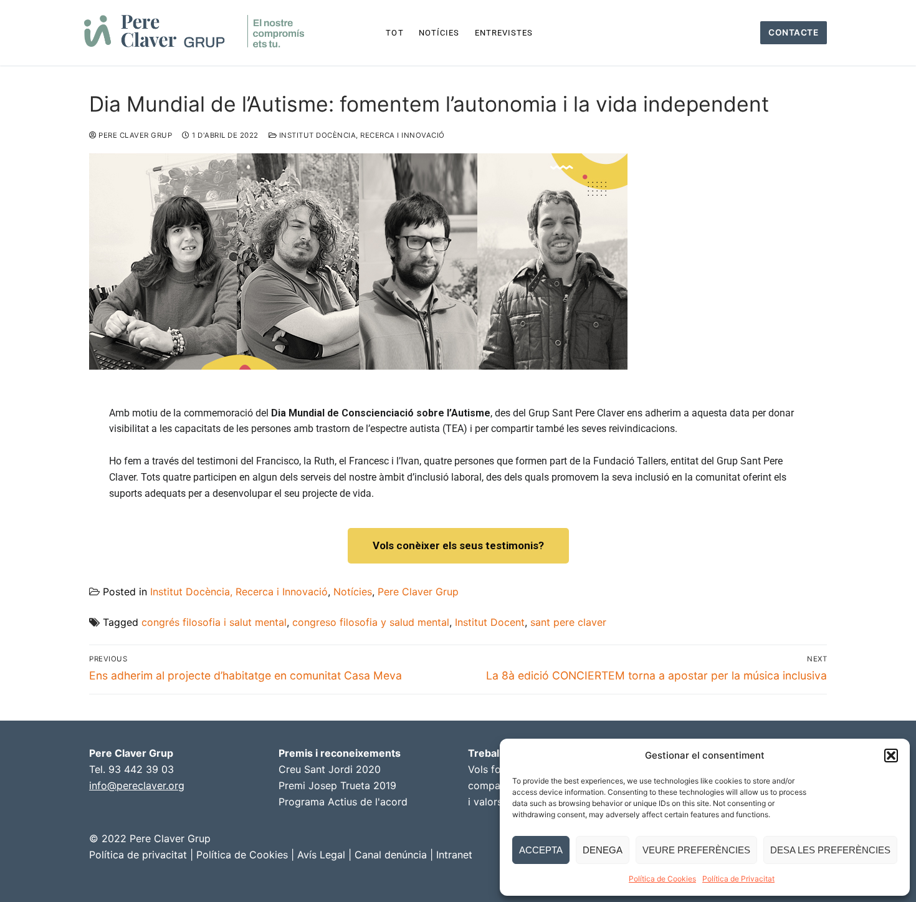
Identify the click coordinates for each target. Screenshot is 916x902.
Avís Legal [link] (321, 854)
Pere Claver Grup (134, 135)
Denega (603, 850)
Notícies (352, 591)
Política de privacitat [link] (138, 854)
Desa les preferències (830, 850)
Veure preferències (696, 850)
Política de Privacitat (738, 878)
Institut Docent (490, 622)
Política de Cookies (662, 878)
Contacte (793, 32)
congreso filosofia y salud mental (370, 622)
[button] (891, 755)
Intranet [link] (454, 854)
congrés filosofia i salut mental (214, 622)
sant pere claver (568, 622)
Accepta (541, 850)
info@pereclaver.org (136, 785)
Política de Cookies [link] (242, 854)
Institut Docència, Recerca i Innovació (361, 135)
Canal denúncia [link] (391, 854)
